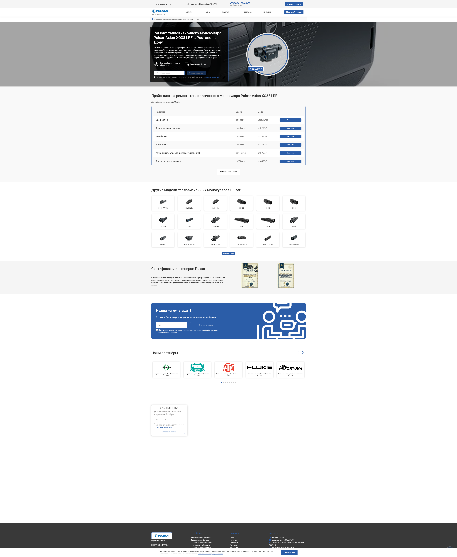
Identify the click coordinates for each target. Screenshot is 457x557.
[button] (298, 352)
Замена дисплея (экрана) (168, 161)
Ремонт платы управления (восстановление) (178, 153)
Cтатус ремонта (293, 4)
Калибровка (161, 136)
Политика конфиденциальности (210, 554)
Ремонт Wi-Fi (162, 144)
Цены (208, 12)
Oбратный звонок (294, 12)
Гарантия (225, 12)
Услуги (188, 12)
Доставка (247, 12)
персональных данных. (211, 77)
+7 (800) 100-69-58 (240, 3)
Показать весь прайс (228, 172)
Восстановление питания (168, 128)
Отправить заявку (196, 73)
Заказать (290, 120)
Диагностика (162, 120)
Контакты (267, 12)
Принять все (289, 552)
